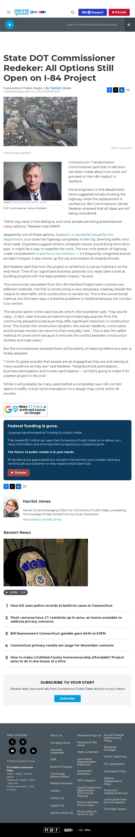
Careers (55, 790)
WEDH (10, 773)
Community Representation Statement (86, 762)
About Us (56, 735)
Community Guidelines (84, 772)
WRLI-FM (13, 783)
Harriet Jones (60, 88)
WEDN (19, 773)
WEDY (10, 777)
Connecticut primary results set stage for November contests (62, 645)
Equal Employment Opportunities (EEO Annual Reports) (89, 792)
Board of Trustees (61, 767)
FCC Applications (114, 764)
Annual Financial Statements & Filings (114, 738)
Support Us (57, 805)
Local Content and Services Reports (115, 801)
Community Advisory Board (59, 775)
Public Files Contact (17, 786)
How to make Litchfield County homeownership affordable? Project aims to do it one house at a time (67, 659)
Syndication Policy (115, 771)
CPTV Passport (86, 780)
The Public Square (115, 809)
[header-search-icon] (72, 12)
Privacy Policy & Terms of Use (87, 813)
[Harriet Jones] (11, 506)
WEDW (28, 773)
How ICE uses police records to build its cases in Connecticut (61, 606)
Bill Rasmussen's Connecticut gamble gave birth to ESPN (58, 633)
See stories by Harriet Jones (42, 519)
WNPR (23, 780)
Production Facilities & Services (116, 792)
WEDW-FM (13, 780)
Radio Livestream (88, 752)
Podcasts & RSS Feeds (87, 744)
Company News (60, 743)
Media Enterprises (61, 783)
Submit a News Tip (61, 813)
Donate (120, 12)
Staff (53, 759)
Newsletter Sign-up (89, 735)
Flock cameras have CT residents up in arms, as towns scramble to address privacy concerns (66, 619)
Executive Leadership (57, 751)
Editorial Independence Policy (113, 781)
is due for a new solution (55, 254)
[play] (9, 24)
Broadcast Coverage (110, 748)
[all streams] (130, 25)
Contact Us (57, 798)
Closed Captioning (115, 756)
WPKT (32, 780)
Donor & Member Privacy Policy (88, 804)
